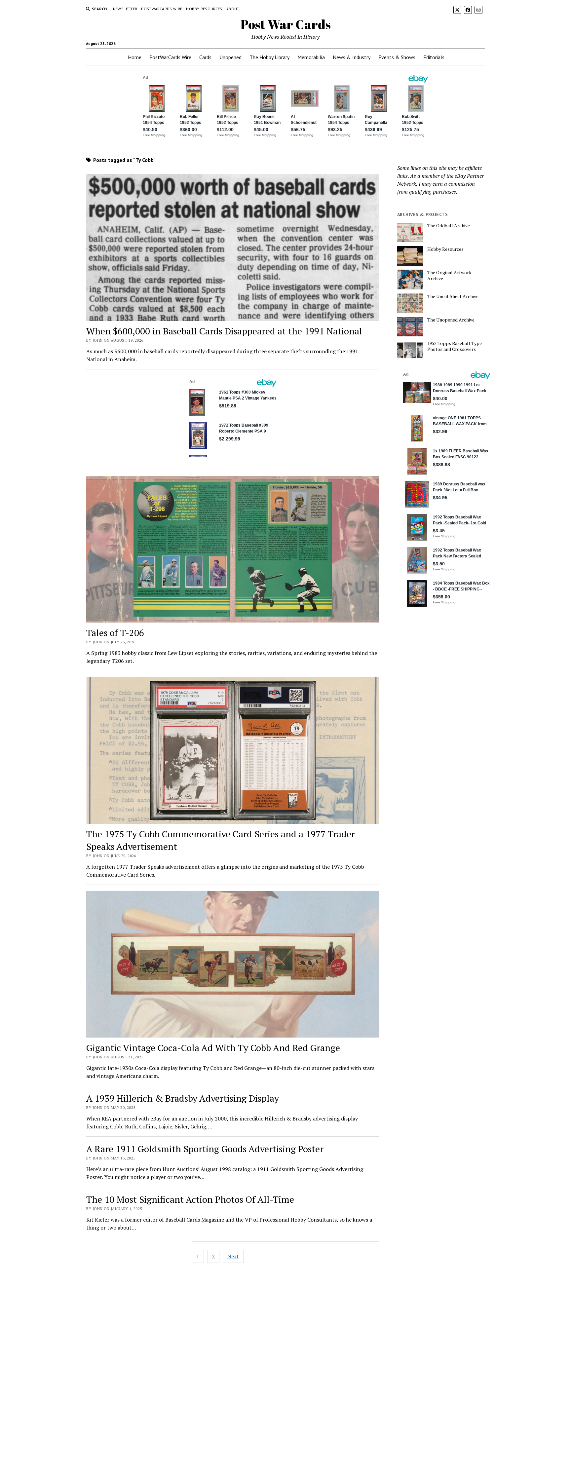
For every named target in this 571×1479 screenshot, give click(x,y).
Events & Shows (396, 57)
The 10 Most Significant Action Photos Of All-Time (190, 1199)
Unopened (230, 57)
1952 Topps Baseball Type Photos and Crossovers (454, 346)
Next (233, 1256)
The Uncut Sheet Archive (452, 296)
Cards (205, 57)
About (233, 8)
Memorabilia (311, 57)
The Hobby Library (269, 57)
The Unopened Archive (451, 320)
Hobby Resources (204, 8)
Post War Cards (286, 24)
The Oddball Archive (448, 226)
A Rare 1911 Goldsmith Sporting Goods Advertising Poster (205, 1149)
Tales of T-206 (115, 632)
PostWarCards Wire (161, 8)
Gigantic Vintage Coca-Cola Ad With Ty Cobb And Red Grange (213, 1048)
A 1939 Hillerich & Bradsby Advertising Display (182, 1098)
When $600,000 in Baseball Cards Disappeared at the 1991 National (224, 331)
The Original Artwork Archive (449, 276)
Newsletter (125, 8)
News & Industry (351, 57)
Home (134, 57)
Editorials (433, 57)
